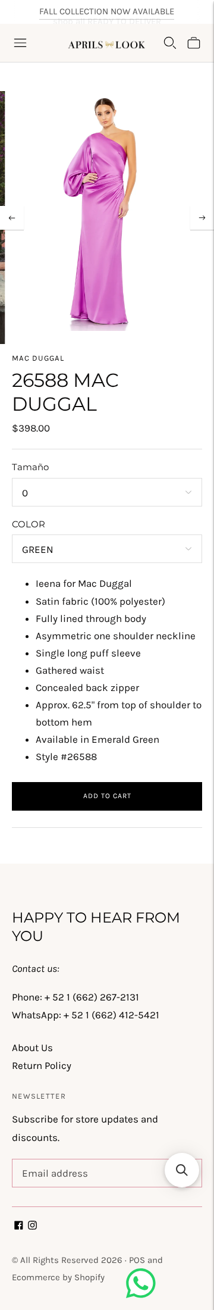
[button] (182, 1170)
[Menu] (20, 43)
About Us (32, 1047)
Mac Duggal (38, 358)
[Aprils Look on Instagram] (32, 1226)
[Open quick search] (170, 43)
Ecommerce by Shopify (58, 1277)
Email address (52, 1160)
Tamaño (30, 467)
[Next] (202, 218)
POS (137, 1260)
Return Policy (41, 1065)
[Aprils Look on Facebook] (18, 1226)
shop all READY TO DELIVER (107, 14)
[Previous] (12, 218)
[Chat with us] (141, 1294)
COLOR (28, 524)
